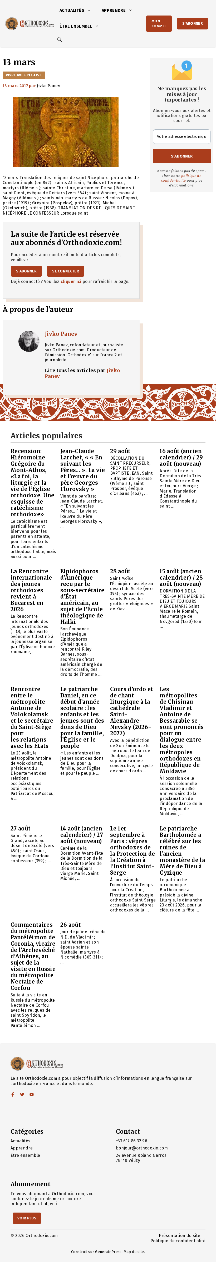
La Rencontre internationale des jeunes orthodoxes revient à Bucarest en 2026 (31, 590)
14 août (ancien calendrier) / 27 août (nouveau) (81, 834)
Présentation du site (179, 1235)
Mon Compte (158, 23)
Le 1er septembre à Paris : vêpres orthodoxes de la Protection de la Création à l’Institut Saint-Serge (132, 850)
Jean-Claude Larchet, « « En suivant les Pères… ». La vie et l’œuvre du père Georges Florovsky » (82, 470)
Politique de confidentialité (177, 1240)
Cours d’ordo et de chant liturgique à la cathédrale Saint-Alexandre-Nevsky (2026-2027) (131, 711)
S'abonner (192, 23)
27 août (21, 828)
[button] (90, 10)
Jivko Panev (61, 334)
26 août (70, 924)
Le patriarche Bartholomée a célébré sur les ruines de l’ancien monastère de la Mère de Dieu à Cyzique (182, 850)
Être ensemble (76, 26)
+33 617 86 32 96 (131, 1140)
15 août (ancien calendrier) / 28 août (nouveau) (181, 577)
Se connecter (65, 271)
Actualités (72, 10)
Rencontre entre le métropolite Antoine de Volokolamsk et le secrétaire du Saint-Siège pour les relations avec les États (32, 717)
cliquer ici (71, 281)
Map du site (134, 1252)
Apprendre (114, 10)
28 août (120, 571)
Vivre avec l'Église (24, 75)
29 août (120, 451)
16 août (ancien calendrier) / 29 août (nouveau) (181, 457)
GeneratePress (108, 1252)
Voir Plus (26, 1218)
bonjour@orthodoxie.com (142, 1148)
